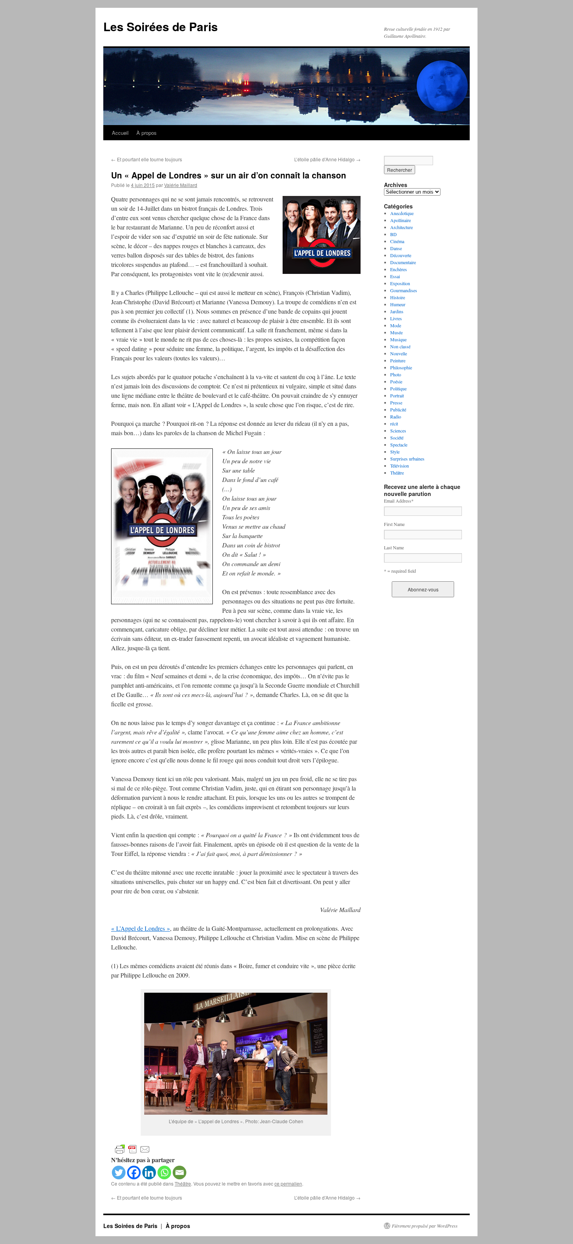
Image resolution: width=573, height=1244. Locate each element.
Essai (395, 276)
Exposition (400, 283)
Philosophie (401, 367)
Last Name (394, 547)
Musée (396, 332)
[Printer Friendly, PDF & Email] (132, 1149)
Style (395, 451)
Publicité (398, 409)
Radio (395, 416)
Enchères (398, 269)
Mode (395, 325)
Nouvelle (398, 353)
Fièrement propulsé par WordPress (425, 1226)
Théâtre (183, 1183)
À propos (146, 132)
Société (396, 437)
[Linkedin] (149, 1172)
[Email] (179, 1172)
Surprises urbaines (407, 458)
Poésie (396, 381)
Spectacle (398, 444)
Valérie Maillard (180, 185)
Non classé (400, 346)
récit (394, 423)
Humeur (397, 304)
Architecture (401, 227)
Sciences (398, 430)
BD (393, 234)
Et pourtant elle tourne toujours (146, 159)
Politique (398, 388)
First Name (394, 524)
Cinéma (397, 241)
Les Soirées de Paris (160, 26)
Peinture (397, 360)
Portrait (397, 395)
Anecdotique (402, 213)
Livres (396, 318)
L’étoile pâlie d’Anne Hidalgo (327, 159)
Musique (398, 339)
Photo (395, 374)
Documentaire (403, 262)
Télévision (399, 465)
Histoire (397, 297)
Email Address (399, 501)
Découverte (400, 255)
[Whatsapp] (164, 1172)
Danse (396, 248)
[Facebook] (134, 1172)
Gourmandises (403, 290)
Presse (396, 402)
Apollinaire (400, 220)
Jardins (396, 311)
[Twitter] (119, 1172)
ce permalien (288, 1183)
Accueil (120, 132)
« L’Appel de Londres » (140, 928)
